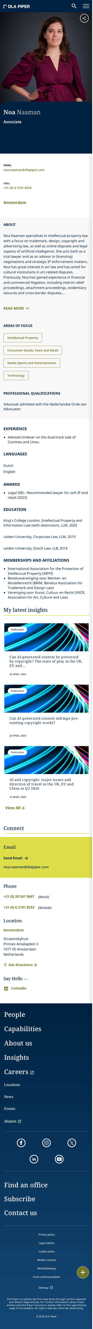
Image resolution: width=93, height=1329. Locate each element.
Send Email (12, 858)
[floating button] (83, 1272)
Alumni (10, 1121)
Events (9, 1108)
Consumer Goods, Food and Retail (32, 350)
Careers (16, 1071)
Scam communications (46, 1277)
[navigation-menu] (86, 6)
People (14, 1014)
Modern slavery (46, 1260)
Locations (12, 1084)
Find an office (26, 1184)
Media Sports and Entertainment (31, 363)
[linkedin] (34, 1159)
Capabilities (22, 1028)
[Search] (74, 6)
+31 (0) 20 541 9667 (18, 896)
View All (12, 807)
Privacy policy (46, 1234)
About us (18, 1043)
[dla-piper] (16, 6)
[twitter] (71, 1143)
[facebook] (21, 1143)
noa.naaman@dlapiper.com (24, 170)
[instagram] (46, 1143)
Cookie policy (47, 1251)
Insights (16, 1057)
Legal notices (47, 1243)
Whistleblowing (46, 1268)
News (8, 1096)
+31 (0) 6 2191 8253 (17, 188)
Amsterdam (14, 202)
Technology (16, 375)
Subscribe (19, 1198)
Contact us (20, 1212)
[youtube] (59, 1159)
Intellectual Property (22, 338)
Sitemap (43, 1288)
